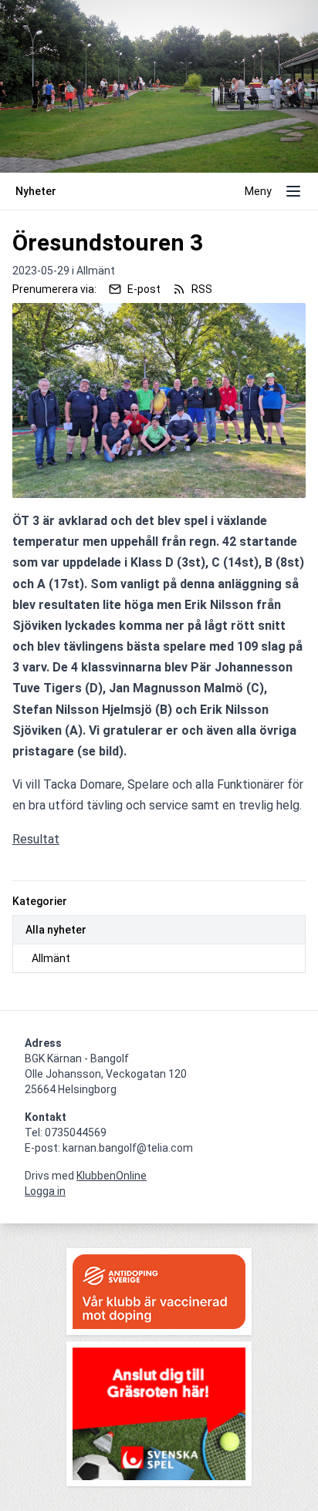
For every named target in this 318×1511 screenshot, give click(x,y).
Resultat (35, 839)
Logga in (45, 1191)
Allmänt (51, 958)
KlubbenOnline (111, 1175)
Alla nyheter (55, 930)
